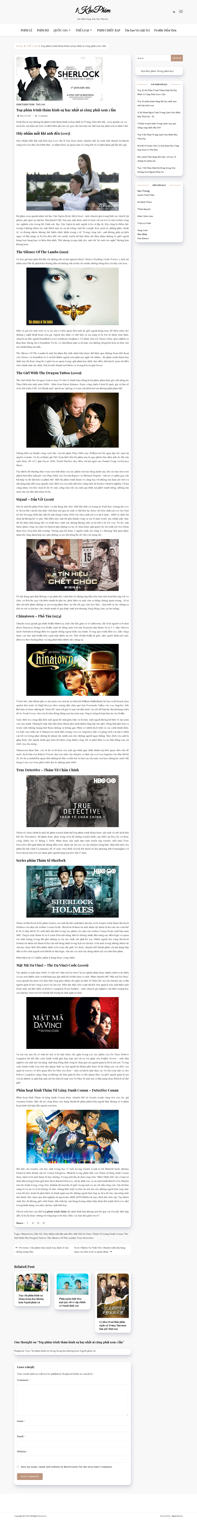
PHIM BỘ (43, 30)
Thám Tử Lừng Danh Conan (108, 1233)
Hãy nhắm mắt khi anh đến (58, 1233)
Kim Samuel (143, 238)
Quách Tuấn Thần (145, 195)
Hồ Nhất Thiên (144, 202)
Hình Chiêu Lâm (145, 216)
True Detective (85, 1237)
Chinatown (27, 1233)
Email (21, 1436)
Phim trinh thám (25, 104)
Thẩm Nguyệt (144, 209)
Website (21, 1451)
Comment (23, 1380)
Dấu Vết (38, 1233)
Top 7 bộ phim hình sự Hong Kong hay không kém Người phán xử (31, 1299)
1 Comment (43, 116)
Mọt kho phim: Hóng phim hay (157, 71)
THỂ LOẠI (82, 30)
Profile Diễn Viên (165, 30)
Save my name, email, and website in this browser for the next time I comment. (66, 1466)
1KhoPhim (92, 10)
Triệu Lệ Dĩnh (144, 223)
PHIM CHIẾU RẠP (108, 30)
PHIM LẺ (26, 30)
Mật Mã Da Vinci (82, 1233)
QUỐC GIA (61, 30)
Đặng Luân (142, 230)
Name (21, 1421)
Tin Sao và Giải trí (137, 30)
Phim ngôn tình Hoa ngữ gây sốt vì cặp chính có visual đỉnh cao (72, 1302)
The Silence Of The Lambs (61, 1237)
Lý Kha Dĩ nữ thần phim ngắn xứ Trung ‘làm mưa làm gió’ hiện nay (112, 1325)
